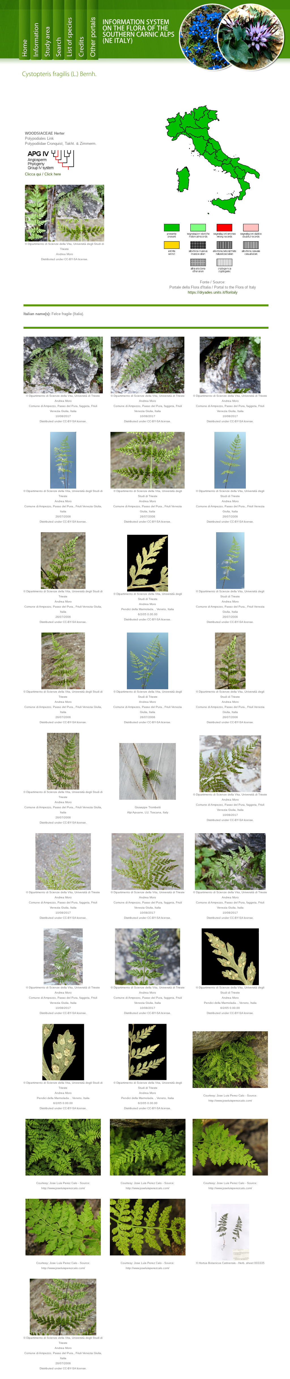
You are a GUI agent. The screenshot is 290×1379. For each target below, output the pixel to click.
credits (81, 30)
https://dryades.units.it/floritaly (213, 292)
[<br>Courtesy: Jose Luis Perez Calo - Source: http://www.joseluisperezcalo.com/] (230, 1059)
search (58, 30)
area (47, 30)
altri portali (92, 30)
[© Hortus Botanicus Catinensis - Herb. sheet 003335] (230, 1232)
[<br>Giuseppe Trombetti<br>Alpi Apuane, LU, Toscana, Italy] (147, 771)
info (36, 30)
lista (70, 30)
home (24, 30)
